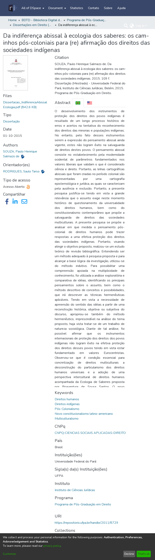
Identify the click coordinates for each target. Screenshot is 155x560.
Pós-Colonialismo (67, 409)
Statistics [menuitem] (76, 8)
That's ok (144, 554)
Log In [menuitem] (140, 26)
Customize (9, 554)
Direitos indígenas (67, 404)
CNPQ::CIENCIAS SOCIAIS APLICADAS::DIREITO (90, 433)
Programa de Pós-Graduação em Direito (83, 504)
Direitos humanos (67, 399)
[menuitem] (32, 8)
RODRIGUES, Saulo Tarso (21, 171)
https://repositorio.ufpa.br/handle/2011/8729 (86, 523)
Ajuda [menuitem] (121, 8)
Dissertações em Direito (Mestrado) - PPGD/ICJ (33, 25)
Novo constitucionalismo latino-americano (84, 414)
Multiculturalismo (67, 418)
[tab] (78, 103)
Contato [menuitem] (93, 8)
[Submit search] (126, 25)
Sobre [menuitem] (108, 8)
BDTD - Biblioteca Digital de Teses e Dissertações (42, 20)
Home (12, 20)
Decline (129, 554)
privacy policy (52, 546)
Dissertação (11, 121)
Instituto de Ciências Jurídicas (75, 490)
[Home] (12, 8)
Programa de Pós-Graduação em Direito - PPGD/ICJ (87, 20)
